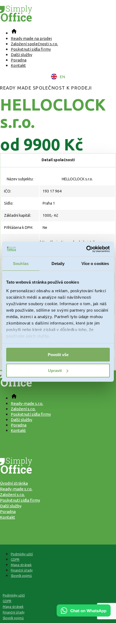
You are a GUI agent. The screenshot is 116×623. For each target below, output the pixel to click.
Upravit (55, 370)
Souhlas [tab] (21, 263)
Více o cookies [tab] (95, 263)
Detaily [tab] (58, 263)
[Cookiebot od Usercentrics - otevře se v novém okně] (86, 249)
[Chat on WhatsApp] (84, 614)
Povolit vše (58, 354)
